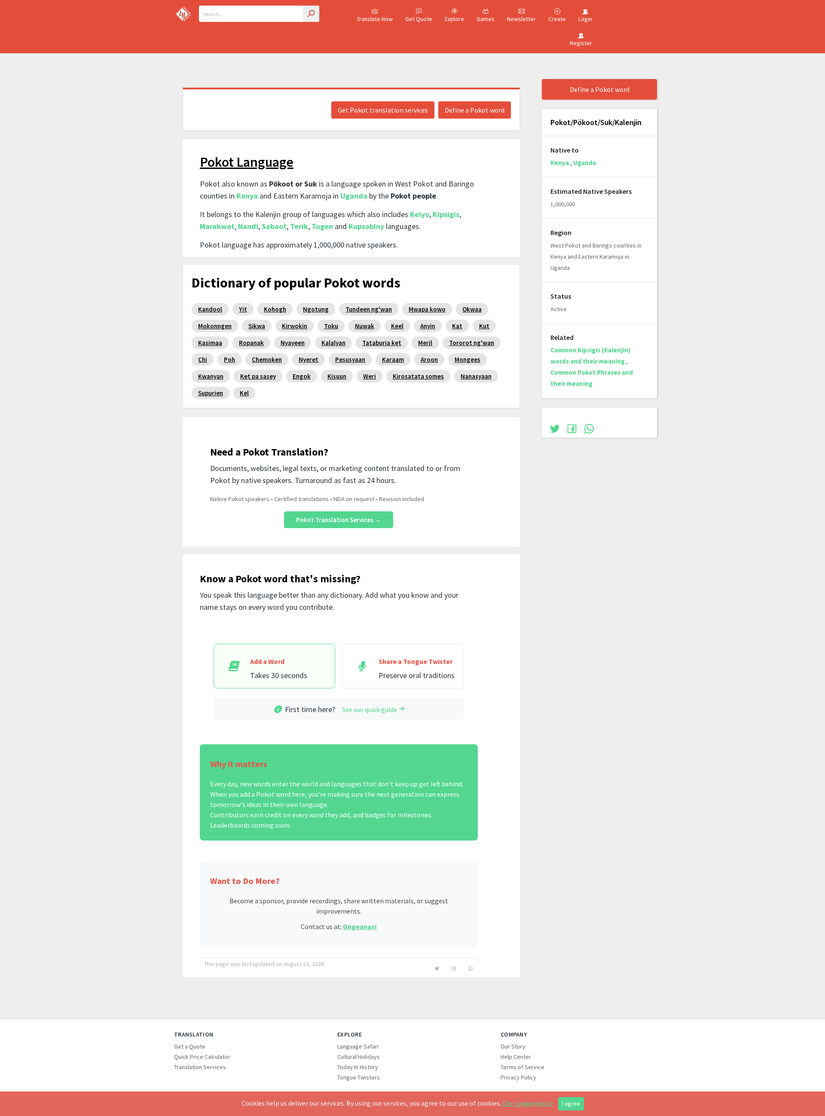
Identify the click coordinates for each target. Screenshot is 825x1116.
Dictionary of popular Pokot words (296, 282)
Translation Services (200, 1067)
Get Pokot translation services (383, 110)
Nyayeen (293, 343)
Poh (229, 359)
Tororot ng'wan (471, 343)
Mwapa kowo (427, 309)
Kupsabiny (366, 226)
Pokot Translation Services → (338, 520)
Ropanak (251, 343)
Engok (302, 376)
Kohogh (275, 309)
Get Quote (418, 19)
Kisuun (336, 376)
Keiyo (419, 214)
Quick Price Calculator (202, 1057)
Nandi (248, 226)
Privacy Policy (518, 1077)
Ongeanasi (359, 926)
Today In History (357, 1067)
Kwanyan (210, 376)
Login (585, 19)
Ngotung (316, 309)
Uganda (353, 196)
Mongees (467, 359)
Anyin (427, 326)
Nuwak (364, 326)
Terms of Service (522, 1067)
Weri (369, 376)
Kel (244, 393)
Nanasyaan (476, 376)
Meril (425, 343)
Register (581, 43)
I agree (571, 1103)
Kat (457, 326)
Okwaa (472, 309)
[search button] (311, 14)
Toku (331, 326)
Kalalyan (333, 343)
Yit (243, 309)
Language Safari (358, 1046)
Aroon (429, 359)
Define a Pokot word (474, 110)
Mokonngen (215, 326)
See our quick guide (369, 709)
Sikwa (256, 326)
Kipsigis (446, 214)
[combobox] (259, 14)
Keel (397, 326)
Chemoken (267, 359)
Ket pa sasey (258, 376)
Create (557, 19)
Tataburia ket (381, 343)
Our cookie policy (527, 1103)
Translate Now (375, 19)
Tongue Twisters (358, 1077)
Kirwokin (294, 326)
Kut (484, 326)
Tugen (322, 226)
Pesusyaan (350, 359)
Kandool (210, 309)
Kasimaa (210, 343)
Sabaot (274, 226)
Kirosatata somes (418, 376)
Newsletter (521, 19)
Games (486, 19)
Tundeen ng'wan (368, 309)
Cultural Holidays (358, 1057)
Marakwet (217, 226)
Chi (202, 359)
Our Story (513, 1046)
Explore (454, 19)
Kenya (247, 196)
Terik (299, 226)
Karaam (393, 359)
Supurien (210, 393)
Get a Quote (189, 1046)
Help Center (516, 1057)
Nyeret (308, 359)
